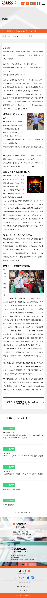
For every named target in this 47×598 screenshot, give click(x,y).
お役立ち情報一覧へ (24, 512)
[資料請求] (27, 3)
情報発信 (10, 31)
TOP (3, 31)
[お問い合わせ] (23, 3)
